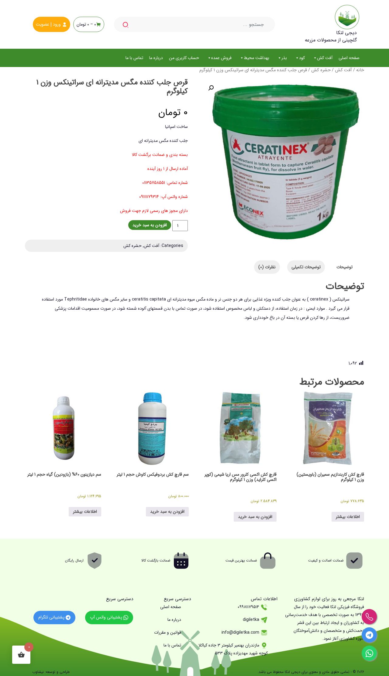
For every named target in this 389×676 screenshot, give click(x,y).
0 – (86, 24)
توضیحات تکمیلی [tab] (306, 267)
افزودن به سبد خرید (150, 225)
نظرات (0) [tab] (267, 267)
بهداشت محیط (256, 58)
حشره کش (321, 70)
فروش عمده (221, 58)
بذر (284, 58)
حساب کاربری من (184, 58)
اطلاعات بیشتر (348, 516)
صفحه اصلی (349, 58)
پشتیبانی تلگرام (52, 617)
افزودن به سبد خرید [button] (255, 516)
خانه (360, 70)
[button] (210, 88)
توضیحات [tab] (344, 267)
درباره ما (156, 58)
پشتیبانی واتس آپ (106, 617)
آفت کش (324, 58)
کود (302, 58)
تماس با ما (134, 58)
